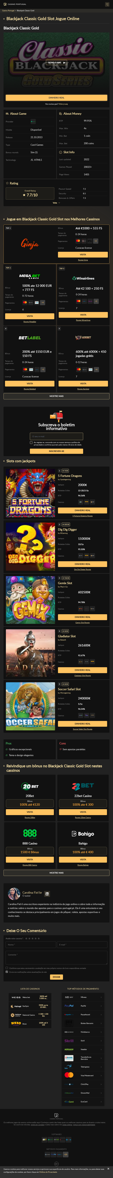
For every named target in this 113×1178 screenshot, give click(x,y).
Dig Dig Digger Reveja (82, 569)
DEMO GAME (55, 62)
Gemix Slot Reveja (82, 623)
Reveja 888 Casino (30, 865)
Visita (83, 254)
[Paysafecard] (59, 1154)
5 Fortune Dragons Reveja (83, 516)
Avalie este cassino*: (15, 938)
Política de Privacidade (48, 1172)
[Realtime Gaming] (62, 1140)
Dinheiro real (82, 510)
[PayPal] (53, 1154)
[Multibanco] (47, 1154)
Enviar (56, 977)
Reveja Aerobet (83, 389)
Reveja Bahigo (83, 865)
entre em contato (37, 1125)
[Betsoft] (44, 1140)
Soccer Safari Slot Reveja (82, 729)
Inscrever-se (56, 451)
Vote (55, 203)
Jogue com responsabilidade (84, 1125)
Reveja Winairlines (83, 320)
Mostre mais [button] (57, 396)
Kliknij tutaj (63, 104)
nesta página (67, 1125)
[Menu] (107, 4)
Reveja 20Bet (30, 818)
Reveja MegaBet (30, 322)
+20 (65, 1155)
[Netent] (56, 1140)
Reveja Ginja (83, 260)
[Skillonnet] (68, 1140)
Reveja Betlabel (30, 389)
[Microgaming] (50, 1140)
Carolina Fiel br (32, 892)
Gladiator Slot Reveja (82, 676)
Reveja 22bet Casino (83, 818)
